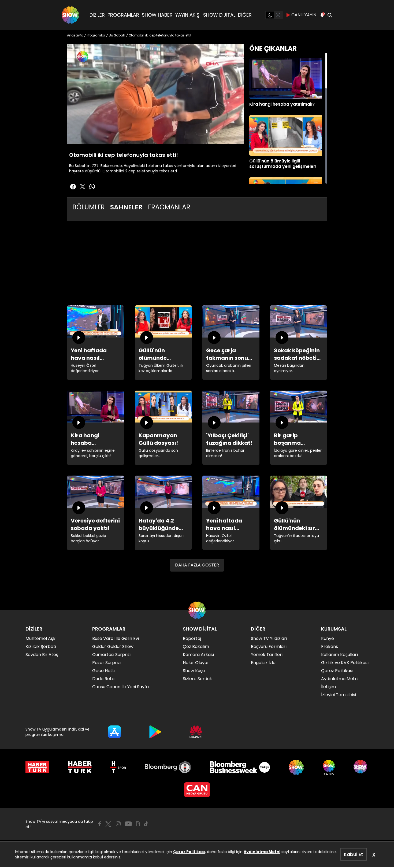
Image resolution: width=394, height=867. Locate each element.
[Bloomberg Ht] (168, 767)
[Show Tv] (70, 15)
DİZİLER (97, 15)
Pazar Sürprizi (106, 662)
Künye (327, 638)
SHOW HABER (157, 15)
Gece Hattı (103, 671)
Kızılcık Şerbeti (40, 646)
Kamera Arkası (198, 654)
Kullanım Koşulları (339, 654)
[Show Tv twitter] (82, 186)
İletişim (328, 687)
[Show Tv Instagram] (118, 823)
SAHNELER (126, 207)
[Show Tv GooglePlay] (155, 731)
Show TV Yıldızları (269, 638)
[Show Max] (361, 767)
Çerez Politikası (189, 851)
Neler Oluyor (196, 662)
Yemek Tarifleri (267, 654)
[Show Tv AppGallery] (196, 731)
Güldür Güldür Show (112, 646)
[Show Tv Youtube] (128, 823)
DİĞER (245, 15)
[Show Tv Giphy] (138, 823)
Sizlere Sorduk (197, 679)
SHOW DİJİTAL (219, 15)
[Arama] (329, 15)
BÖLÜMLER (88, 207)
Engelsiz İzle (263, 662)
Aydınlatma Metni (262, 851)
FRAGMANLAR (169, 207)
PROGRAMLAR (123, 15)
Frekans (329, 646)
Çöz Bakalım (196, 646)
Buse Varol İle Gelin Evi (115, 638)
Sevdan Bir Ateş (41, 654)
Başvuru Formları (269, 646)
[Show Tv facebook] (73, 186)
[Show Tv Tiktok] (146, 823)
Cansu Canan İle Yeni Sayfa (120, 687)
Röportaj (192, 638)
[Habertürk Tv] (80, 767)
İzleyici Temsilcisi (338, 695)
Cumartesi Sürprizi (111, 654)
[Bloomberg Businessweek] (240, 767)
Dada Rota (103, 679)
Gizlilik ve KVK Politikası (345, 662)
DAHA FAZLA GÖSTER (197, 565)
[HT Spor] (118, 767)
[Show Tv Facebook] (99, 823)
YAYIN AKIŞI (187, 15)
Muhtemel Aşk (40, 638)
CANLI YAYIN (303, 15)
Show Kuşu (194, 671)
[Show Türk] (329, 767)
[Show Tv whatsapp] (92, 186)
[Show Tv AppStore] (114, 731)
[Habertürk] (37, 767)
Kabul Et (353, 854)
